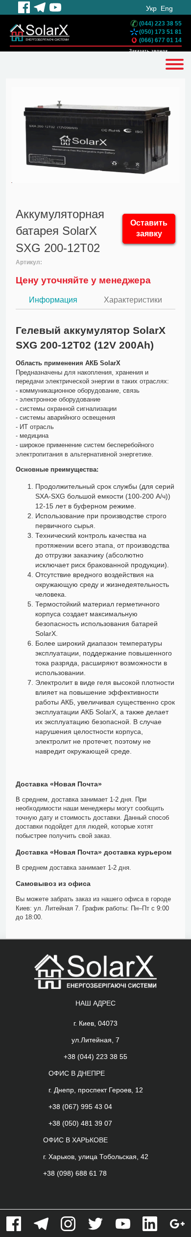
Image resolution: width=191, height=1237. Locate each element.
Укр (151, 8)
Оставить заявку (148, 228)
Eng (167, 8)
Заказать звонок (148, 51)
